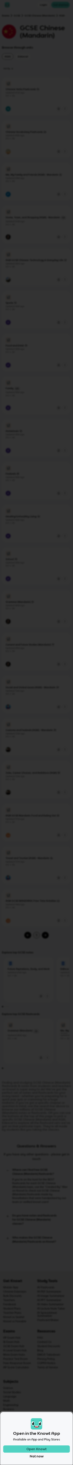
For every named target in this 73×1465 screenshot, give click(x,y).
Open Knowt (36, 1449)
